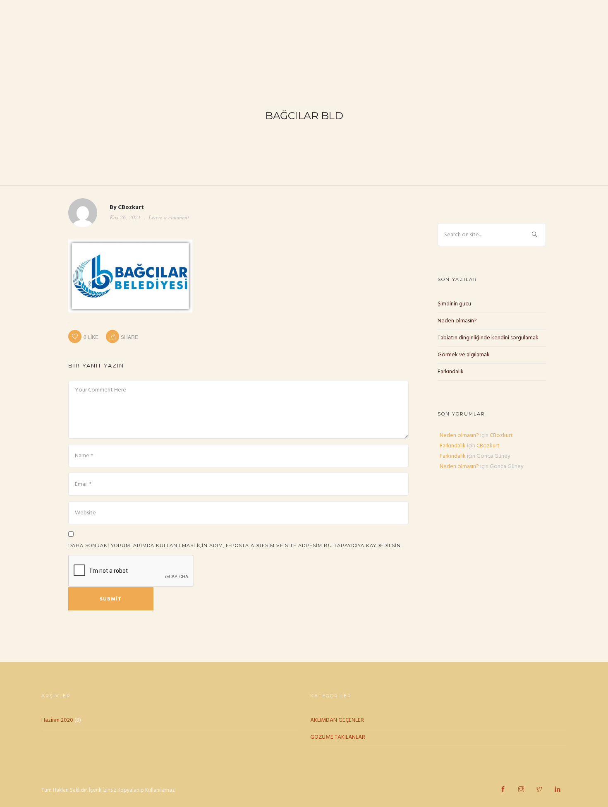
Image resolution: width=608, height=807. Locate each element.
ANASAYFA (236, 31)
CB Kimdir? (277, 31)
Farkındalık (451, 372)
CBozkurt (131, 207)
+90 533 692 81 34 (43, 9)
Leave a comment (168, 217)
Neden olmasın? (457, 321)
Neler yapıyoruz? (329, 31)
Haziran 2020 (57, 720)
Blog (426, 31)
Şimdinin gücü (454, 304)
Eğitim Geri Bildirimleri (479, 31)
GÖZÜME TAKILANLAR (337, 737)
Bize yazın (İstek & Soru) (560, 31)
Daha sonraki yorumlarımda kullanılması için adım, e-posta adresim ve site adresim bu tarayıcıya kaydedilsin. (235, 545)
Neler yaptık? (387, 31)
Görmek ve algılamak (464, 355)
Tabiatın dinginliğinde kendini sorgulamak (488, 338)
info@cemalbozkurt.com (129, 9)
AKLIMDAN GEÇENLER (337, 720)
